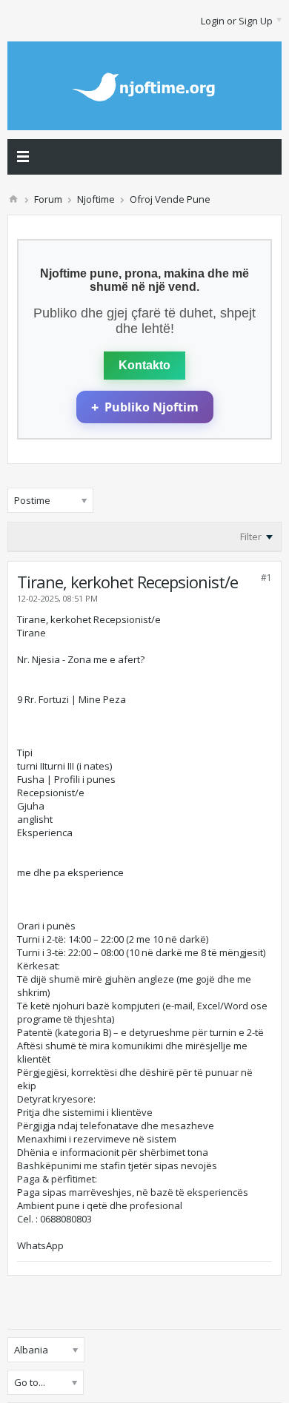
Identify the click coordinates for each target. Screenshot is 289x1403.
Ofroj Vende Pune (170, 199)
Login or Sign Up (237, 20)
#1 (266, 577)
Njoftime (96, 199)
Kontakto (144, 365)
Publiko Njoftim (145, 407)
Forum (48, 199)
